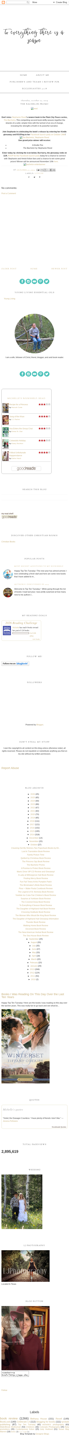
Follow (4, 1390)
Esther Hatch (16, 458)
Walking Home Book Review (35, 925)
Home (23, 75)
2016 (32, 828)
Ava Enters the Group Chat (21, 428)
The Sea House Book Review (36, 936)
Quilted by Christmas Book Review (36, 858)
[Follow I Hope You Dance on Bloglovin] (15, 665)
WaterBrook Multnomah (10, 1427)
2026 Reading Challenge (21, 623)
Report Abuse (10, 768)
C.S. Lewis (23, 1432)
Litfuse (39, 173)
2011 (32, 976)
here (56, 161)
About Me (42, 75)
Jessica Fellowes (10, 1121)
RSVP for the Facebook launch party (24, 156)
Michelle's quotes (13, 1109)
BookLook (5, 1421)
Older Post (9, 268)
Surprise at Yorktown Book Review (36, 898)
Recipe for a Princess (18, 404)
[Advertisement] (34, 230)
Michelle (16, 627)
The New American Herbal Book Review (35, 932)
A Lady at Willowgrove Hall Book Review (35, 875)
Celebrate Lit (23, 1421)
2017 (32, 824)
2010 (33, 979)
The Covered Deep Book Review (35, 902)
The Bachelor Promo (36, 865)
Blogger (39, 725)
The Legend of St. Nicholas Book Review (36, 892)
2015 (32, 831)
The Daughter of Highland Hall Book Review (35, 909)
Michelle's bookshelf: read (26, 398)
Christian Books (8, 542)
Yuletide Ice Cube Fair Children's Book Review (35, 895)
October (33, 845)
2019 (32, 818)
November (34, 841)
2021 (32, 811)
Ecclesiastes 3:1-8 (34, 88)
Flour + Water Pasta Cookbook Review (36, 888)
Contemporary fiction (25, 1429)
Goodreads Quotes (59, 1127)
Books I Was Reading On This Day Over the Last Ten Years (32, 996)
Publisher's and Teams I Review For (34, 82)
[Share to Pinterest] (54, 170)
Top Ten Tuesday (26, 1424)
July (34, 946)
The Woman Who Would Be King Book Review (35, 915)
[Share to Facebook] (51, 170)
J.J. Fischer (16, 419)
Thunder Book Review (35, 922)
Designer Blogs (42, 1434)
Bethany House (38, 1418)
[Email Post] (38, 170)
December (34, 838)
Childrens (30, 1427)
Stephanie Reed (19, 117)
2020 (32, 814)
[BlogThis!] (45, 170)
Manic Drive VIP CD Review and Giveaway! (36, 872)
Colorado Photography (50, 1427)
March (34, 959)
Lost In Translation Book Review (36, 851)
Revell (59, 1418)
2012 (32, 973)
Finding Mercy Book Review (36, 878)
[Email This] (41, 170)
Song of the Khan (16, 416)
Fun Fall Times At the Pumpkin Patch (36, 882)
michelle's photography (53, 1424)
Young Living (9, 299)
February (34, 962)
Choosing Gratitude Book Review (35, 912)
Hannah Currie (17, 407)
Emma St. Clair (17, 431)
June (34, 949)
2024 (32, 801)
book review (9, 1418)
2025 (32, 797)
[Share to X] (48, 170)
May (34, 952)
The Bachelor (9, 120)
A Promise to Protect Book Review (36, 868)
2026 (32, 794)
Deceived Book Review (36, 929)
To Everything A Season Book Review (35, 905)
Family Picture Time (35, 855)
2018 (32, 821)
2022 (32, 808)
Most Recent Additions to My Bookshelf (38, 566)
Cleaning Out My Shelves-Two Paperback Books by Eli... (35, 848)
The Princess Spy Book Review (35, 861)
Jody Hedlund (46, 1429)
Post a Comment (8, 193)
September (34, 939)
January (33, 966)
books (13, 1432)
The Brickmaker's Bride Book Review (36, 885)
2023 (32, 804)
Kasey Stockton (17, 443)
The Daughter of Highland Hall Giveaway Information (36, 919)
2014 (32, 834)
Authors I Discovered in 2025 (31, 584)
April (34, 956)
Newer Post (60, 268)
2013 (32, 969)
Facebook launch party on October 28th (48, 134)
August (34, 942)
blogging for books (45, 1421)
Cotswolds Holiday (17, 441)
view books (36, 639)
